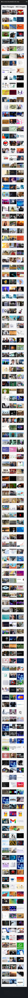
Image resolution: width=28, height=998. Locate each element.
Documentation (17, 995)
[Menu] (26, 2)
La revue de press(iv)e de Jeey (10, 1)
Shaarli (7, 991)
